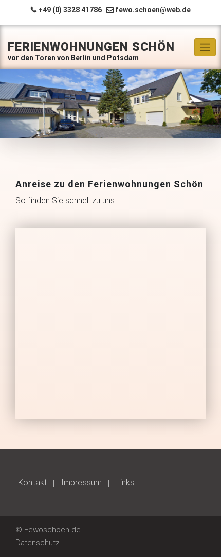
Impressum (81, 483)
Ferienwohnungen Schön (91, 47)
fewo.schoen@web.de (153, 10)
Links (125, 483)
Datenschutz (37, 542)
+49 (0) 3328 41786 (70, 10)
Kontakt (32, 483)
